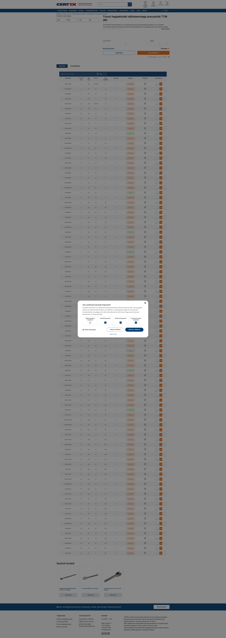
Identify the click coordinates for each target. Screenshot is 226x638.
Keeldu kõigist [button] (115, 329)
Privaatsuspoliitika (96, 314)
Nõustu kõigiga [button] (134, 329)
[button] (89, 330)
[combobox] (145, 303)
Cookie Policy (113, 334)
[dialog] (113, 318)
